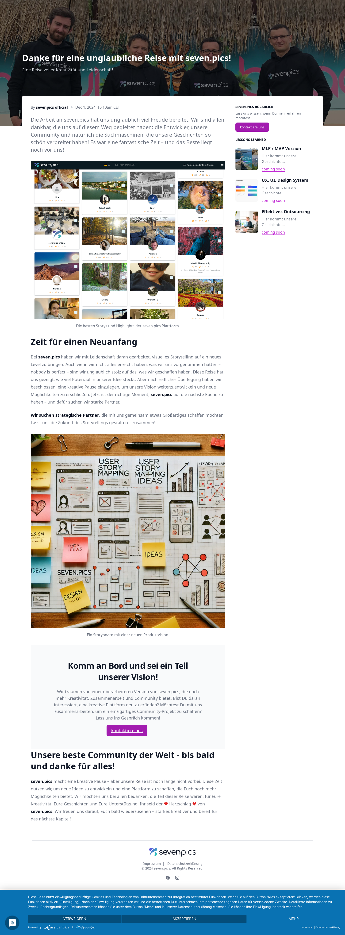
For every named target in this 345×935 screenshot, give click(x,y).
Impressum (152, 863)
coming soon (273, 169)
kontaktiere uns (127, 730)
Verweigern (74, 918)
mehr (294, 918)
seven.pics (162, 868)
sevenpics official (52, 107)
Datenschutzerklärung (185, 863)
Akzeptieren (184, 918)
